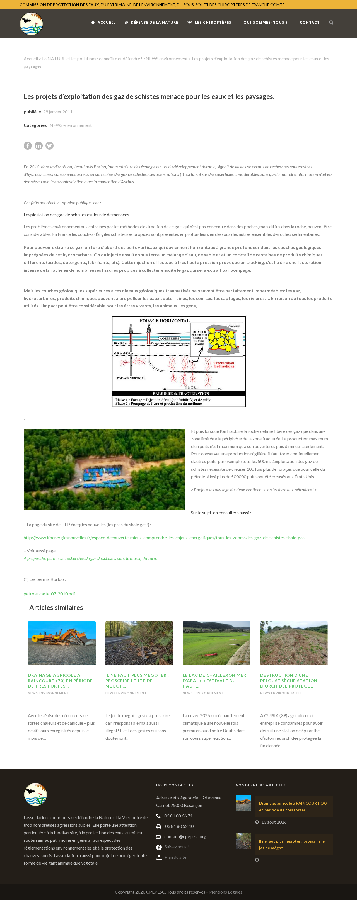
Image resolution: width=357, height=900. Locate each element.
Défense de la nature (154, 22)
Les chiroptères (213, 22)
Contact (310, 22)
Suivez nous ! (177, 846)
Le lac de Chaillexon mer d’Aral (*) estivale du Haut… (214, 680)
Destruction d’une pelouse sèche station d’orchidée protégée (288, 680)
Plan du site (175, 857)
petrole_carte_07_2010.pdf (49, 593)
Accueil (106, 22)
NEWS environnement (167, 58)
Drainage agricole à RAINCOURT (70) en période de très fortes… (60, 680)
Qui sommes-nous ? (265, 22)
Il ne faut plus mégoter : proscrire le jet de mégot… (137, 680)
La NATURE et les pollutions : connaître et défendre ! (92, 58)
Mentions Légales (225, 891)
